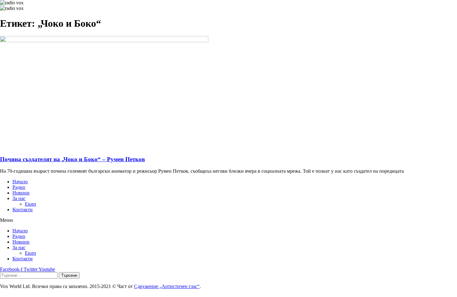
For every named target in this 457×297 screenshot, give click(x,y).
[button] (228, 220)
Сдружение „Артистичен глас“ (167, 286)
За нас (18, 198)
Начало (20, 181)
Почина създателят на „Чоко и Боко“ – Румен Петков (72, 159)
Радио (18, 187)
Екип (30, 204)
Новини (21, 192)
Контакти (22, 209)
